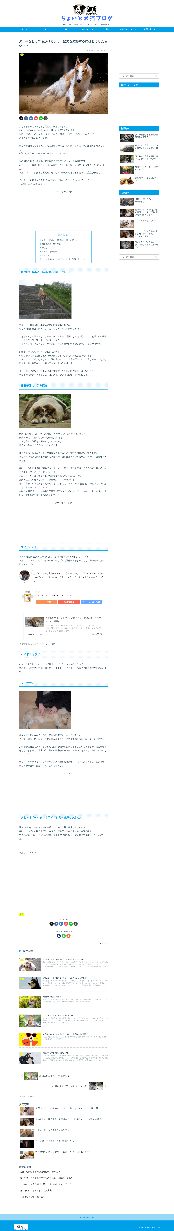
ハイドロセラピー (49, 252)
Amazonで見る (46, 602)
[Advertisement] (63, 210)
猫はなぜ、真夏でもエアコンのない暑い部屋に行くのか (46, 1178)
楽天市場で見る (69, 602)
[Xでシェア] (21, 118)
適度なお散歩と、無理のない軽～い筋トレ (60, 240)
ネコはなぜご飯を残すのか (32, 1197)
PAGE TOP (88, 1217)
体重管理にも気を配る (51, 244)
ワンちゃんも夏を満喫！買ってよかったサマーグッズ (45, 1184)
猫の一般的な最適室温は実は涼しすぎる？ (40, 1172)
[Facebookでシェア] (26, 118)
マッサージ (46, 255)
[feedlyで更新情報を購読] (64, 936)
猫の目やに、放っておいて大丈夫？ (37, 1190)
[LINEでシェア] (41, 118)
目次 (60, 235)
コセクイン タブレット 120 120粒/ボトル (53, 595)
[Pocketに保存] (36, 118)
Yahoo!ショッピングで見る (91, 602)
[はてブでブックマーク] (31, 118)
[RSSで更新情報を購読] (68, 936)
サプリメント (47, 248)
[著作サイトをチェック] (59, 936)
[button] (45, 118)
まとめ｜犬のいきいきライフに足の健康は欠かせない (64, 259)
